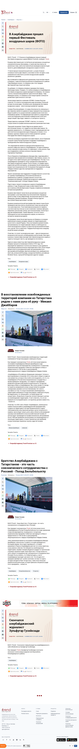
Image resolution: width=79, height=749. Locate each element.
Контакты (38, 715)
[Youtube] (13, 739)
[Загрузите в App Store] (61, 739)
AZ (72, 745)
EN (70, 745)
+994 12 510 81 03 (6, 727)
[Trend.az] (7, 12)
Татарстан (35, 571)
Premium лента (25, 713)
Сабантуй (24, 427)
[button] (2, 23)
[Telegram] (16, 739)
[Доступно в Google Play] (72, 739)
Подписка (53, 711)
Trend (47, 59)
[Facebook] (6, 739)
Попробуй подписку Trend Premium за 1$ (23, 277)
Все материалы (18, 352)
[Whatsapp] (3, 739)
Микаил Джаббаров (14, 427)
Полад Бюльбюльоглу (24, 571)
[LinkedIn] (20, 739)
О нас (37, 711)
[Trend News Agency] (6, 710)
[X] (10, 739)
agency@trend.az (5, 729)
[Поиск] (43, 12)
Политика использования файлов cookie (69, 725)
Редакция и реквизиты (42, 713)
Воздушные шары (23, 261)
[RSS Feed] (23, 739)
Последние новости (26, 711)
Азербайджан (12, 261)
